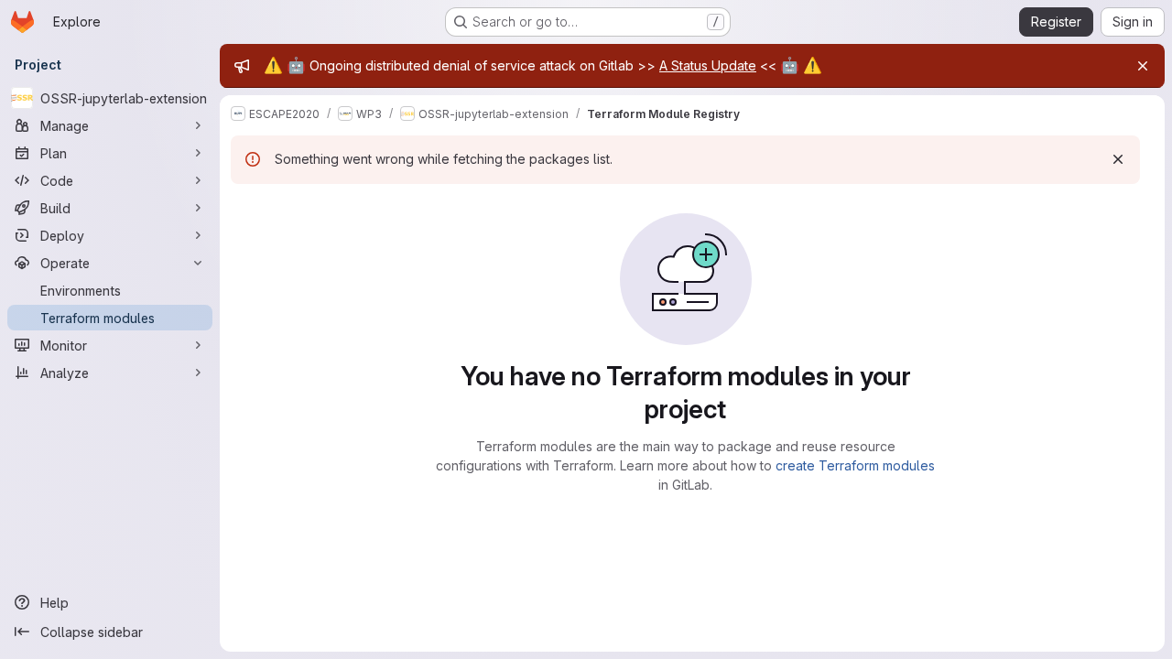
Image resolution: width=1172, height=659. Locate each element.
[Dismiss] (1118, 159)
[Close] (1143, 66)
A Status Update (707, 65)
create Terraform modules (855, 465)
